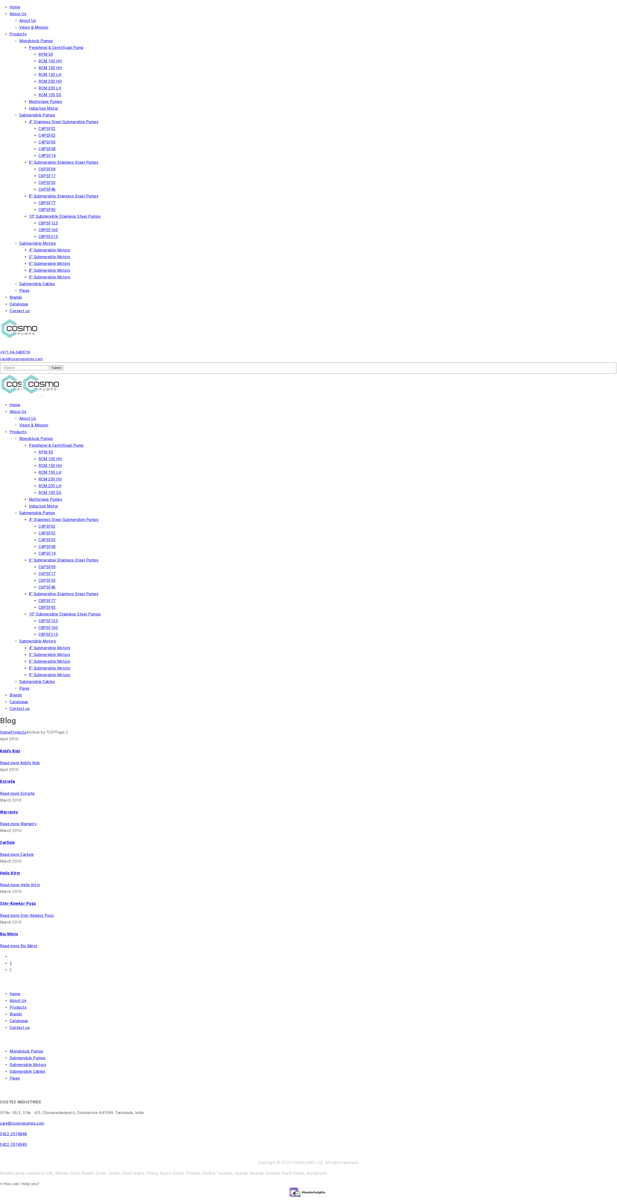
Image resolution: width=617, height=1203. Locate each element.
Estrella (7, 781)
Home (5, 732)
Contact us (20, 1027)
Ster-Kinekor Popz (18, 903)
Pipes (15, 1078)
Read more (20, 763)
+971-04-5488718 (15, 352)
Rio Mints (9, 934)
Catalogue (19, 1021)
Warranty (9, 812)
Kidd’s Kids (10, 751)
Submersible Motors (28, 1064)
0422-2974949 (13, 1144)
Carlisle (7, 842)
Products (18, 1007)
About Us (18, 1000)
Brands (16, 1014)
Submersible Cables (27, 1071)
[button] (20, 1184)
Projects (18, 732)
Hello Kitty (10, 873)
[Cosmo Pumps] (20, 338)
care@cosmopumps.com (21, 359)
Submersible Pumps (28, 1058)
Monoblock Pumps (26, 1051)
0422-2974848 (13, 1134)
